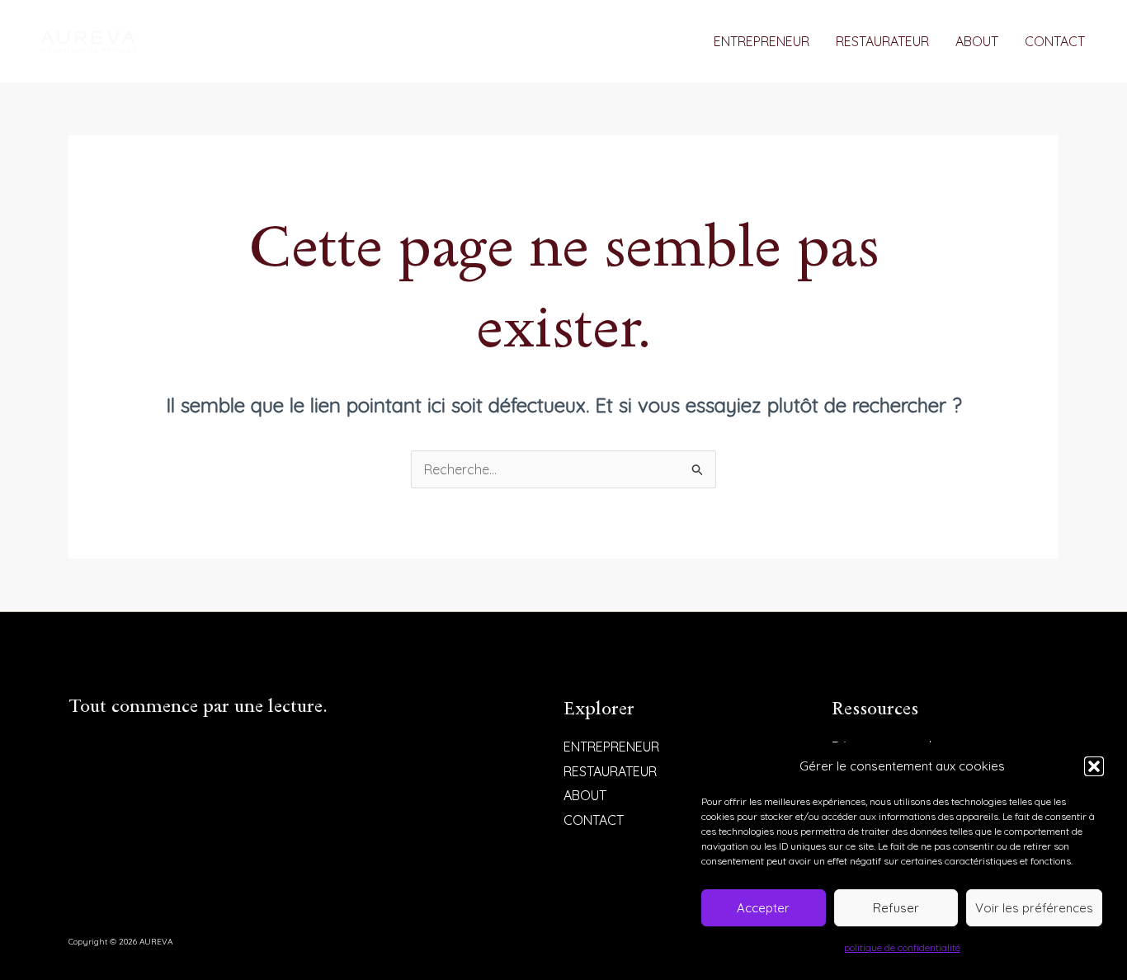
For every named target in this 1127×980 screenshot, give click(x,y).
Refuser (896, 908)
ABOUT (976, 41)
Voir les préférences (1034, 908)
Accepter (763, 908)
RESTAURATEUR (882, 41)
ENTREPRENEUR (761, 41)
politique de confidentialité (902, 947)
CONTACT (1055, 41)
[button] (1094, 766)
